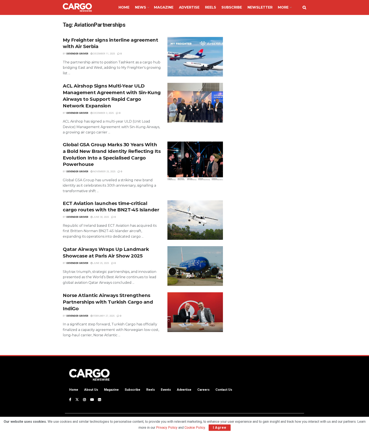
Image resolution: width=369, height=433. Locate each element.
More (283, 7)
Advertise (189, 7)
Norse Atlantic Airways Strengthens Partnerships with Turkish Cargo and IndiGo (108, 302)
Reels (210, 7)
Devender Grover (77, 53)
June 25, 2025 (100, 263)
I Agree (219, 428)
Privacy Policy (166, 428)
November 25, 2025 (103, 171)
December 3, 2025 (103, 113)
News (140, 7)
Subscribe (231, 7)
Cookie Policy (194, 428)
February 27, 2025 (103, 316)
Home (124, 7)
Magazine (163, 7)
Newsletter (259, 7)
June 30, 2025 (100, 217)
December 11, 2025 (103, 53)
